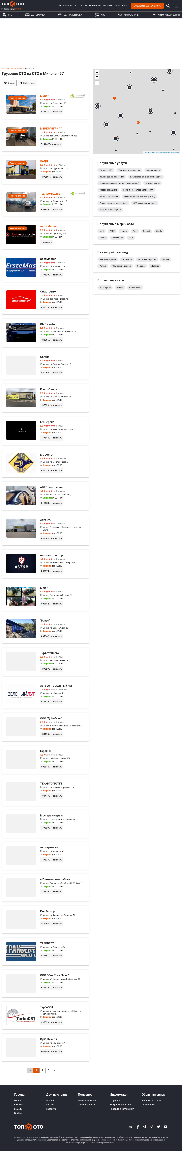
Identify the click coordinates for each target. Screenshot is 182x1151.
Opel (135, 231)
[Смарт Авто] (45, 300)
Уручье (103, 266)
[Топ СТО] (12, 3)
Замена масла (153, 170)
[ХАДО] (45, 169)
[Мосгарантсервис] (45, 824)
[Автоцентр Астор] (45, 564)
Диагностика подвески (129, 170)
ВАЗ (131, 238)
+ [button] (97, 72)
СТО (10, 14)
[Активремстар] (45, 856)
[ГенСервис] (45, 430)
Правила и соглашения (122, 1109)
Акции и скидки (93, 6)
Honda (124, 231)
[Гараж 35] (45, 759)
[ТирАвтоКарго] (45, 661)
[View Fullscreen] (97, 83)
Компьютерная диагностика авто (146, 177)
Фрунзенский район (121, 266)
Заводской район (108, 259)
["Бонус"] (45, 629)
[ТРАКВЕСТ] (45, 951)
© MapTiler (154, 152)
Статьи (78, 6)
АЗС (103, 14)
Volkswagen (117, 238)
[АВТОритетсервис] (45, 496)
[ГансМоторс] (45, 919)
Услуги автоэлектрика (110, 209)
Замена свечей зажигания (112, 177)
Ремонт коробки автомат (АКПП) (139, 196)
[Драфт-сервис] (163, 90)
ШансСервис (135, 287)
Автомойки (38, 14)
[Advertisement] (91, 39)
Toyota (103, 238)
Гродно (18, 1113)
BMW (112, 231)
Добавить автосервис (147, 5)
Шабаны (155, 266)
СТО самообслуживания (144, 203)
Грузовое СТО (106, 170)
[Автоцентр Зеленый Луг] (45, 694)
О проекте (115, 1100)
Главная (5, 68)
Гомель (18, 1109)
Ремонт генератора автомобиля (138, 190)
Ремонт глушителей (109, 196)
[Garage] (45, 365)
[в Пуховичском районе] (45, 888)
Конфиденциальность (121, 1104)
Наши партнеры (86, 1104)
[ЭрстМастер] (45, 267)
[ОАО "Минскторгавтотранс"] (175, 113)
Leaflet (146, 152)
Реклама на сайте (151, 1100)
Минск (18, 9)
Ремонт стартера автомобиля (113, 203)
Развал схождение (108, 190)
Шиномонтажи (73, 14)
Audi (102, 231)
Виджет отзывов (87, 1100)
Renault (146, 231)
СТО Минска (16, 68)
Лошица (141, 266)
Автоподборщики (169, 14)
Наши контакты (150, 1104)
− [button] (97, 76)
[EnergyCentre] (45, 398)
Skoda (159, 231)
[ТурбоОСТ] (45, 1015)
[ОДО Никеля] (45, 1047)
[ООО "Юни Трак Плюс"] (45, 983)
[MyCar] (45, 104)
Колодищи (127, 259)
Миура (120, 287)
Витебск (18, 1104)
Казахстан (51, 1109)
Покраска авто (152, 183)
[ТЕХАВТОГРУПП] (45, 792)
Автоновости (65, 6)
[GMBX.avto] (45, 333)
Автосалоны (131, 14)
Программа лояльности (115, 6)
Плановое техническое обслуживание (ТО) (119, 183)
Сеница (165, 259)
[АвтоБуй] (45, 529)
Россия (50, 1104)
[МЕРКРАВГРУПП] (45, 137)
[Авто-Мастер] (45, 235)
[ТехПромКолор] (45, 202)
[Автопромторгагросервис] (131, 72)
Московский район (147, 259)
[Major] (45, 596)
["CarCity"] (137, 133)
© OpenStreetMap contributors (168, 152)
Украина (50, 1100)
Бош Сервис (105, 287)
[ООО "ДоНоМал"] (45, 727)
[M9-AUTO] (45, 463)
